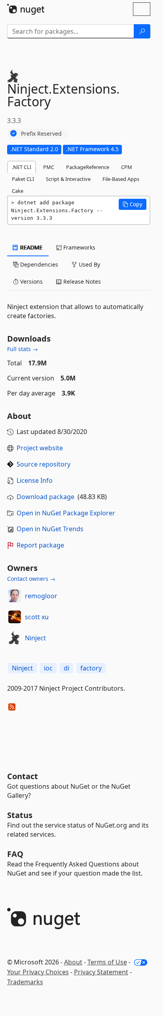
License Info (35, 480)
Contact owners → (31, 578)
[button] (132, 204)
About (73, 962)
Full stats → (22, 349)
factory (91, 668)
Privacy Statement (101, 972)
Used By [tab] (88, 264)
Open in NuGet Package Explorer (66, 513)
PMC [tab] (48, 167)
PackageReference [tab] (87, 167)
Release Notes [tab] (81, 281)
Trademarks (25, 982)
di (66, 668)
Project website (40, 448)
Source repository (43, 464)
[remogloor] (15, 596)
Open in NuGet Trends (50, 528)
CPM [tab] (126, 167)
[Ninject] (15, 638)
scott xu (37, 617)
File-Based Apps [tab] (120, 178)
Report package (40, 545)
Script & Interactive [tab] (68, 178)
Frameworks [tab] (78, 247)
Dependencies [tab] (38, 264)
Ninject (35, 638)
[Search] (142, 31)
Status (19, 815)
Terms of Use (107, 962)
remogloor (41, 596)
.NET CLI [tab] (21, 167)
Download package (45, 496)
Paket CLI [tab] (23, 178)
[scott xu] (15, 617)
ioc (48, 668)
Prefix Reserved (41, 133)
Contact (22, 776)
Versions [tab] (31, 281)
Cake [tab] (17, 190)
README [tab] (31, 247)
